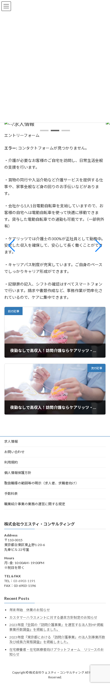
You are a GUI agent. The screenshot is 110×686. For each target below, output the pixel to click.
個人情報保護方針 (17, 473)
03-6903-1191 (24, 580)
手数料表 (11, 493)
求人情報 (11, 441)
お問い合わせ (14, 452)
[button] (44, 130)
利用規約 (11, 462)
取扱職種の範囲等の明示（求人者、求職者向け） (41, 483)
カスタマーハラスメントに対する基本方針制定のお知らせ (53, 617)
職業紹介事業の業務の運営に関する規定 (34, 504)
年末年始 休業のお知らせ (29, 610)
